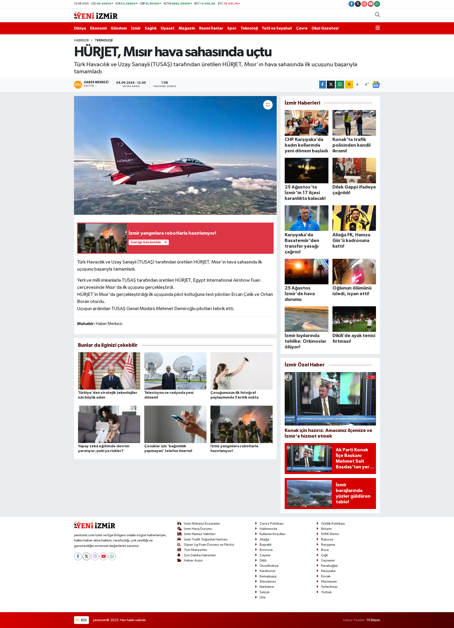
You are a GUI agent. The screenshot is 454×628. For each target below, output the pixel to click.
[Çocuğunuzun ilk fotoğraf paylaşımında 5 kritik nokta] (241, 371)
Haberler (81, 40)
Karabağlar (329, 565)
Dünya (80, 28)
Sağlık (151, 28)
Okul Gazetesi (324, 28)
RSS (83, 620)
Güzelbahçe (269, 565)
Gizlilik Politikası (333, 523)
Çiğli (324, 555)
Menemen (329, 581)
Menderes (268, 581)
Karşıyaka (328, 571)
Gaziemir (328, 560)
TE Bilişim (373, 620)
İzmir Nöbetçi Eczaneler (202, 523)
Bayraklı (265, 544)
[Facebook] (78, 556)
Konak (326, 576)
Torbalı (326, 592)
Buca (325, 550)
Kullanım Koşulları (272, 534)
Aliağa (264, 539)
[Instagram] (95, 556)
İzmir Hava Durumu (198, 529)
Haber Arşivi (193, 560)
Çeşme (265, 555)
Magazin (187, 28)
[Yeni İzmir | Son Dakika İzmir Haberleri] (96, 15)
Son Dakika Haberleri (200, 555)
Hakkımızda (268, 529)
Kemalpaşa (268, 576)
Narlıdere (267, 586)
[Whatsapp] (112, 556)
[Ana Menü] (377, 28)
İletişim (326, 529)
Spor (231, 28)
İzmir (136, 28)
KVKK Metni (330, 534)
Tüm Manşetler (195, 550)
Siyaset (168, 28)
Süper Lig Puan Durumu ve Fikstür (209, 544)
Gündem (119, 28)
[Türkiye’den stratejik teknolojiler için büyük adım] (109, 371)
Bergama (328, 544)
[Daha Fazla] (349, 84)
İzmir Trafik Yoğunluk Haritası (205, 539)
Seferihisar (329, 586)
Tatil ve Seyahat (277, 28)
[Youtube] (103, 556)
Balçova (327, 539)
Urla (263, 597)
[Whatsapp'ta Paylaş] (340, 84)
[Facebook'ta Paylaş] (322, 84)
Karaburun (267, 571)
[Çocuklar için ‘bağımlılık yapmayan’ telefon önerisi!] (175, 424)
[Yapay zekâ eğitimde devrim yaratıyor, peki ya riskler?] (109, 424)
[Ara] (377, 15)
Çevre (301, 28)
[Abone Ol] (376, 84)
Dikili (263, 560)
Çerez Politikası (272, 523)
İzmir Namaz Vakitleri (199, 534)
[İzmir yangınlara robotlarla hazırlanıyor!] (241, 424)
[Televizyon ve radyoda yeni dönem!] (175, 371)
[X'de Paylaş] (331, 84)
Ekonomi (98, 28)
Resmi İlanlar (211, 28)
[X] (86, 556)
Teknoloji (249, 28)
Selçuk (265, 592)
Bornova (266, 550)
